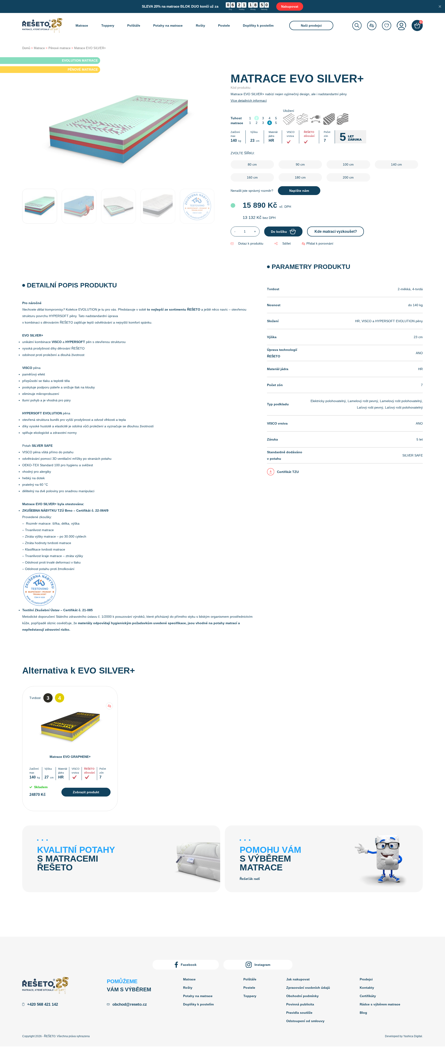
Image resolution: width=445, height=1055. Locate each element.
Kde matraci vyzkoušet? (336, 231)
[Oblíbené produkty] (386, 25)
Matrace (82, 25)
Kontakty (367, 987)
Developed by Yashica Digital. (404, 1036)
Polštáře (133, 25)
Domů (26, 48)
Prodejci (366, 979)
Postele (224, 25)
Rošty (200, 25)
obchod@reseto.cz (129, 1004)
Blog (363, 1012)
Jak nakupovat (298, 979)
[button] (317, 243)
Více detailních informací (249, 100)
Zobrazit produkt (86, 792)
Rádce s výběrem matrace (380, 1004)
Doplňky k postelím (258, 25)
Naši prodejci (311, 25)
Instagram (262, 965)
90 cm (300, 164)
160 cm (252, 177)
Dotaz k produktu (250, 243)
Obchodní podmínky (302, 996)
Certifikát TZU (288, 472)
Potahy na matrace (168, 25)
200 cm (348, 177)
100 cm (348, 164)
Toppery (107, 25)
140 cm (396, 164)
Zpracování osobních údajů (308, 987)
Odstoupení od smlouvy (305, 1021)
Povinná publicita (300, 1004)
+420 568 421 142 (42, 1004)
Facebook (189, 965)
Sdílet (286, 243)
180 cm (300, 177)
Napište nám (299, 190)
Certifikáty (368, 996)
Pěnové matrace (59, 48)
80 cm (252, 164)
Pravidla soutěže (299, 1012)
